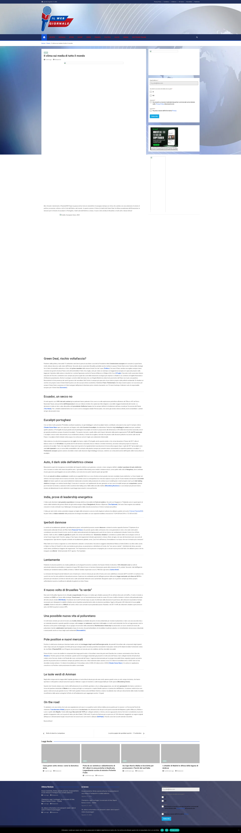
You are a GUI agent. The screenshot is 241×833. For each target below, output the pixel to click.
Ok (162, 830)
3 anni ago (48, 59)
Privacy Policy (157, 1)
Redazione (58, 59)
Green (88, 37)
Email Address (154, 80)
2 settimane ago (129, 771)
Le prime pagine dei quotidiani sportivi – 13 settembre (124, 733)
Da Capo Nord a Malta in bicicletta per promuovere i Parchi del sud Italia (138, 767)
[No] (239, 830)
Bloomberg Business (112, 486)
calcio (116, 37)
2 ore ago (46, 795)
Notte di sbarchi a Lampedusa (55, 733)
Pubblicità (197, 1)
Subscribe (154, 116)
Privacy (174, 110)
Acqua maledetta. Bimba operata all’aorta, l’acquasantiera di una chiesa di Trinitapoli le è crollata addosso (60, 792)
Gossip (80, 37)
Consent (152, 100)
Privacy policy (174, 830)
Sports (52, 37)
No (167, 830)
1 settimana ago (89, 775)
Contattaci (166, 1)
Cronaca (62, 37)
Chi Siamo (181, 1)
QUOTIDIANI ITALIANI (139, 37)
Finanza (98, 37)
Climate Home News (50, 427)
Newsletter (189, 1)
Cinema (125, 37)
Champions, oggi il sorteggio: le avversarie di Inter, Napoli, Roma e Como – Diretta (58, 800)
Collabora (173, 1)
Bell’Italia (100, 717)
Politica (107, 37)
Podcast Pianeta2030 (136, 511)
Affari (71, 37)
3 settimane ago (169, 771)
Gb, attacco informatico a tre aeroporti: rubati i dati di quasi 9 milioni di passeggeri (58, 809)
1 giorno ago (48, 771)
